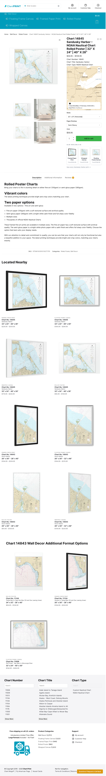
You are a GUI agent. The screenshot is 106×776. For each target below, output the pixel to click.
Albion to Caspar (45, 704)
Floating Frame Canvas (62, 317)
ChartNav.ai (79, 108)
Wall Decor (13, 34)
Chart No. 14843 (10, 456)
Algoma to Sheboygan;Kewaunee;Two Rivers (56, 709)
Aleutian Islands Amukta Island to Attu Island (56, 706)
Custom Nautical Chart (82, 690)
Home (6, 34)
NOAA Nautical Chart (81, 693)
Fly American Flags (23, 771)
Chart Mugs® (9, 771)
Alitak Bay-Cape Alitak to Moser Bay (53, 712)
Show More (9, 719)
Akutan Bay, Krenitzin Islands (50, 695)
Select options (27, 331)
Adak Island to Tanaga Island (50, 690)
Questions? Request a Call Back (90, 771)
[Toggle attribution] (70, 103)
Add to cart (88, 138)
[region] (84, 88)
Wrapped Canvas (7, 385)
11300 (7, 712)
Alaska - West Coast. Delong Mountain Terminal (58, 698)
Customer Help (86, 8)
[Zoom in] (99, 68)
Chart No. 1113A (70, 600)
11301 (7, 714)
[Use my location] (58, 5)
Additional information (53, 178)
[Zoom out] (99, 71)
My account (72, 8)
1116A (7, 706)
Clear (68, 129)
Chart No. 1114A (24, 600)
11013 (7, 695)
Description (37, 178)
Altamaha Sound (45, 714)
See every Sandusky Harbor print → (79, 167)
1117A (7, 709)
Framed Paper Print (8, 317)
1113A (7, 698)
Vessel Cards (37, 771)
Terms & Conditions (62, 771)
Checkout (98, 8)
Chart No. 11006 (19, 664)
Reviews (68, 178)
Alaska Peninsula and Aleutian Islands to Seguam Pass (60, 701)
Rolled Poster (23, 34)
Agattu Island (44, 693)
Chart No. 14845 (10, 322)
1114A (7, 701)
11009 (7, 693)
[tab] (37, 176)
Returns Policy (76, 771)
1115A (7, 704)
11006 (7, 690)
